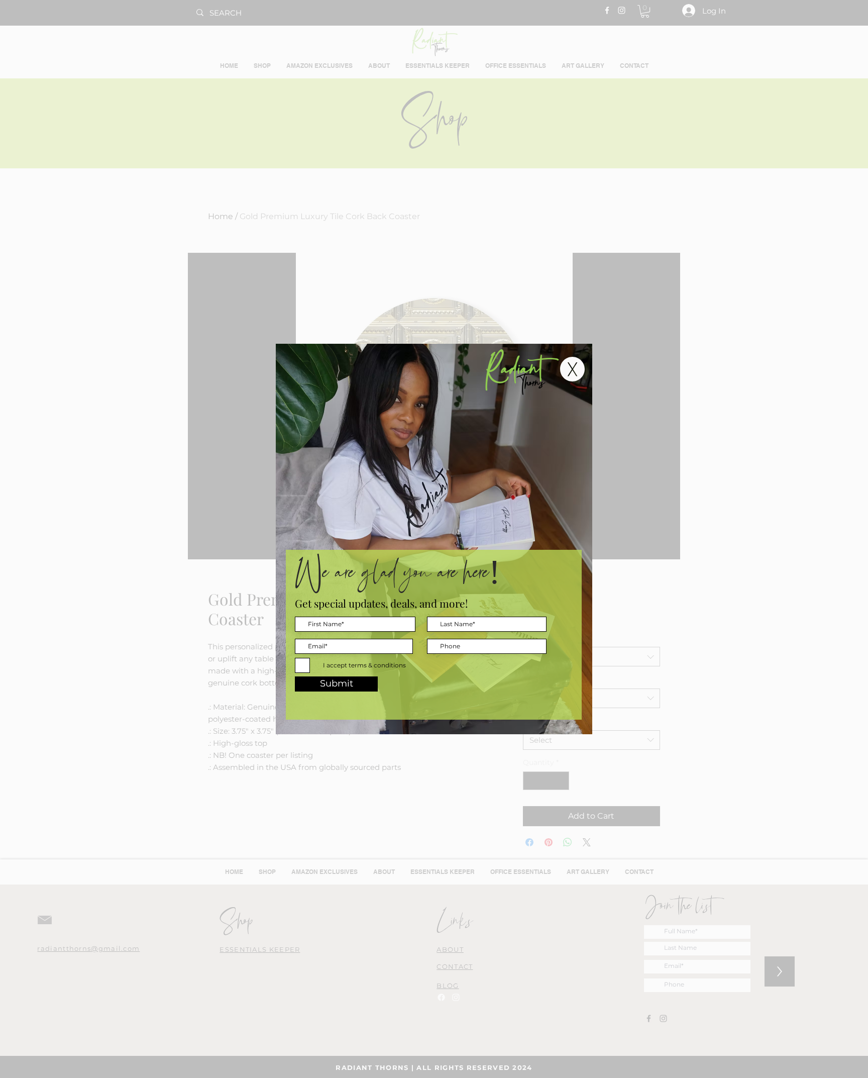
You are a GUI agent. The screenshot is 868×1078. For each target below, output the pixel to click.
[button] (572, 369)
